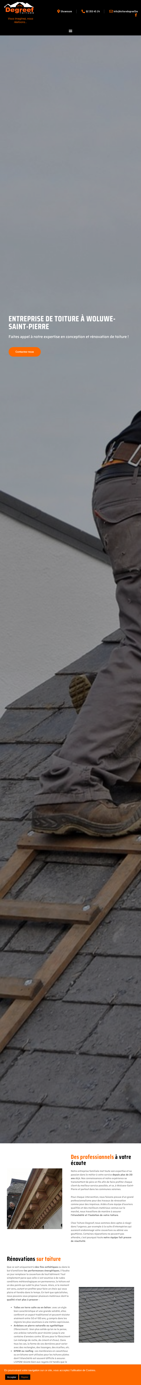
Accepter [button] (11, 1377)
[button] (70, 31)
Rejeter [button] (24, 1377)
